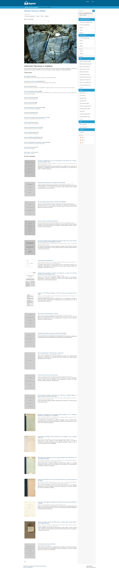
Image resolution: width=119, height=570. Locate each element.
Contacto (25, 567)
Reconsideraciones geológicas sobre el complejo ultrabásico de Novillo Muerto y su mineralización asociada (57, 458)
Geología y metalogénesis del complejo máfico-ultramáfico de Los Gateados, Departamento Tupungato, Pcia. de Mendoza (57, 415)
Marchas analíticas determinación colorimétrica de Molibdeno (52, 202)
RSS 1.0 (83, 137)
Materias (46, 16)
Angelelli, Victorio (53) (84, 71)
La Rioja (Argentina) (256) (85, 108)
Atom (83, 142)
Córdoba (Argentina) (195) (85, 113)
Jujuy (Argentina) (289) (84, 103)
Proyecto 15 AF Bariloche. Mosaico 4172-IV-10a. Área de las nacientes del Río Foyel (57, 293)
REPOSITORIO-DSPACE (41, 566)
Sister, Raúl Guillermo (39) (85, 85)
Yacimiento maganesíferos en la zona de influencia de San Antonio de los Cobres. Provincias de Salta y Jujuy (57, 161)
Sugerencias (30, 567)
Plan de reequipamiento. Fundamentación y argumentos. (51, 353)
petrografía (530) (83, 98)
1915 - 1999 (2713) (83, 127)
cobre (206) (82, 111)
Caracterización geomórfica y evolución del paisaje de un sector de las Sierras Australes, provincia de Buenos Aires (57, 273)
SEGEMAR (25, 566)
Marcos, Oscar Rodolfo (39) (85, 82)
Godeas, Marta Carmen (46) (85, 77)
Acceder (81, 51)
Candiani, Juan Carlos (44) (85, 79)
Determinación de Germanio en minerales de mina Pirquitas (51, 182)
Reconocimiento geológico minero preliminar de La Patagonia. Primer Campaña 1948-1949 (57, 437)
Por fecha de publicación (30, 16)
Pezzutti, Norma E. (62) (84, 69)
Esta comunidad (83, 15)
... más (81, 87)
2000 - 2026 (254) (83, 124)
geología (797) (82, 92)
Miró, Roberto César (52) (85, 74)
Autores (37, 16)
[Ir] (93, 11)
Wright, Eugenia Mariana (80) (85, 64)
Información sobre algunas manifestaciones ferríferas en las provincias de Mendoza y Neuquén (57, 502)
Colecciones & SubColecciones (86, 22)
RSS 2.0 (83, 140)
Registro (81, 53)
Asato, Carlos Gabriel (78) (85, 66)
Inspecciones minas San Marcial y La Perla (48, 313)
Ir (48, 21)
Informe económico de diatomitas (45, 260)
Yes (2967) (82, 132)
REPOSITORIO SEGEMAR (32, 7)
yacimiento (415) (83, 100)
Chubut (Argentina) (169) (85, 116)
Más (25, 561)
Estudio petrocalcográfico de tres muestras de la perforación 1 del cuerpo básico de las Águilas (57, 480)
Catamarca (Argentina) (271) (85, 106)
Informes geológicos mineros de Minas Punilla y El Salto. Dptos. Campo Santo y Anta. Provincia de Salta (57, 522)
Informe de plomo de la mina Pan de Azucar (48, 375)
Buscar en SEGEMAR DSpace (86, 13)
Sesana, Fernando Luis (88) (85, 61)
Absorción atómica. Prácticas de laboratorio (48, 221)
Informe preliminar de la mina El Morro (47, 544)
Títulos (42, 16)
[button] (88, 1)
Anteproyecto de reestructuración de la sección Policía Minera (52, 333)
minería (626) (82, 95)
